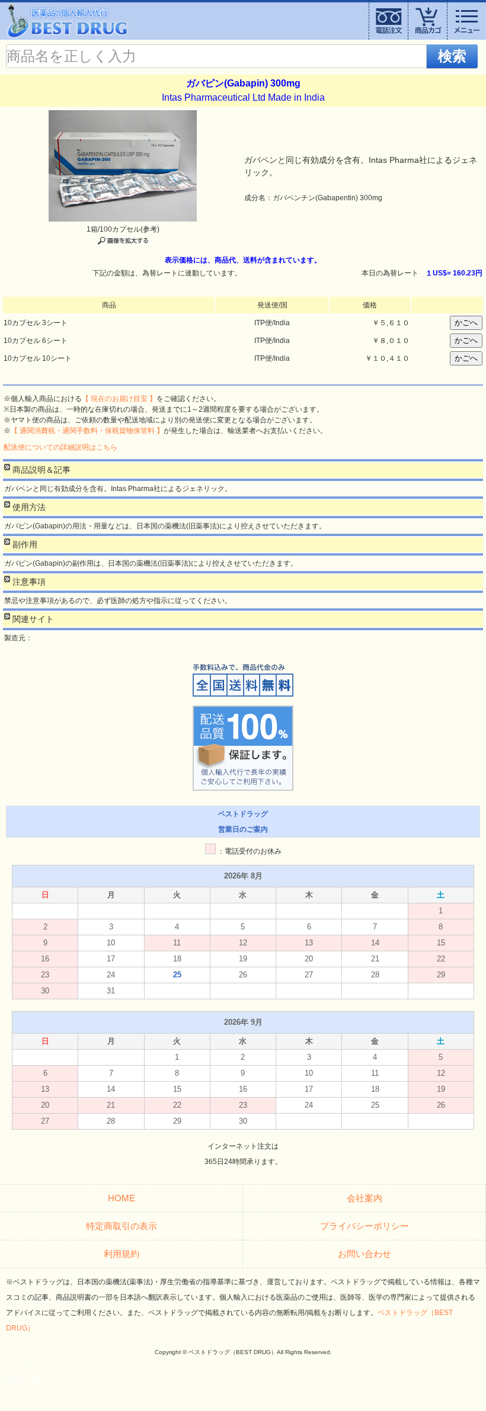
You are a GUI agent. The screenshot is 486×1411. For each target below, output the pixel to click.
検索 (452, 56)
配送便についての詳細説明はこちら (60, 447)
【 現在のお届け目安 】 (119, 399)
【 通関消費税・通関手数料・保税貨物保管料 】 (87, 430)
